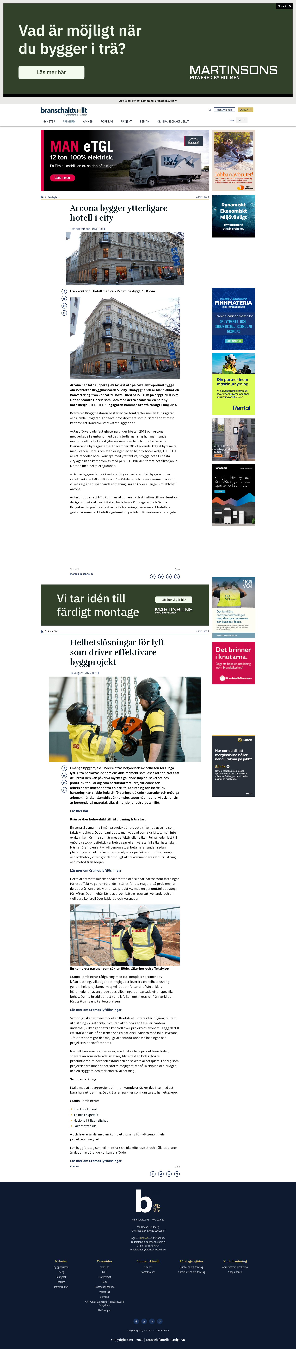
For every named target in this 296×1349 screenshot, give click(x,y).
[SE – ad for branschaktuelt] (233, 439)
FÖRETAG (107, 121)
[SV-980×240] (125, 605)
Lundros (143, 1237)
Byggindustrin (61, 1267)
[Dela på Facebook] (64, 291)
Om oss (148, 1267)
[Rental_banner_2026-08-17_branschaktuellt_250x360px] (233, 384)
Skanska (104, 1267)
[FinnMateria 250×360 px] (233, 319)
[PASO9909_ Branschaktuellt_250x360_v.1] (233, 495)
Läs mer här (79, 811)
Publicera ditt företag (191, 1267)
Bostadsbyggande (105, 1286)
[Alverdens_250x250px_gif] (233, 216)
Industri (61, 1281)
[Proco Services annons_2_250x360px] (233, 160)
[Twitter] (160, 1321)
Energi (61, 1272)
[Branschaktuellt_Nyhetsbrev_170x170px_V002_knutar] (233, 663)
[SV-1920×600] (148, 48)
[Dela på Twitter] (64, 298)
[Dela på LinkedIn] (64, 306)
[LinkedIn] (152, 1321)
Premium (69, 121)
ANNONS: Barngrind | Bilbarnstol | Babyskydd (104, 1303)
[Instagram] (144, 1321)
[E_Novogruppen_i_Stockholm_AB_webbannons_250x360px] (233, 607)
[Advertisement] (125, 542)
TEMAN (145, 121)
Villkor (149, 1330)
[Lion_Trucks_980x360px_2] (125, 160)
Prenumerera (224, 109)
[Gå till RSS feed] (64, 313)
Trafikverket (104, 1277)
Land (232, 120)
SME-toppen (104, 1310)
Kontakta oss (148, 1272)
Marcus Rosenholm (81, 574)
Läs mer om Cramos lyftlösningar (96, 870)
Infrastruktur (61, 1286)
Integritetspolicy (135, 1330)
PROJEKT (126, 121)
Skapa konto (235, 1272)
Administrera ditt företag (191, 1272)
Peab (104, 1281)
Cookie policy (162, 1330)
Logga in (245, 109)
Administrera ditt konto (235, 1267)
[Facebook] (136, 1321)
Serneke (104, 1296)
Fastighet (53, 196)
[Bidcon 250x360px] (233, 766)
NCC (104, 1272)
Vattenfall (104, 1291)
